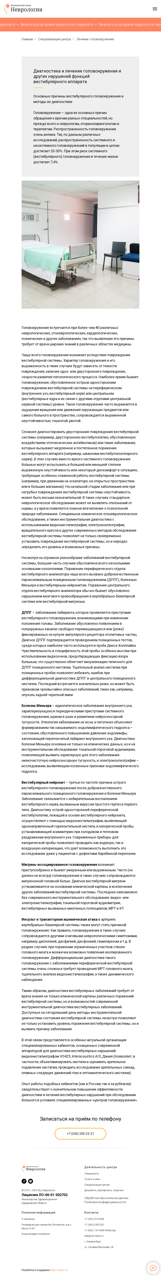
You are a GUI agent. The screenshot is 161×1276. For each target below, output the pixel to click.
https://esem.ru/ (59, 1270)
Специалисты (91, 1173)
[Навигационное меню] (155, 8)
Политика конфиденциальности (105, 1202)
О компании (28, 1219)
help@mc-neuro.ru (93, 1236)
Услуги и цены (92, 1179)
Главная (27, 39)
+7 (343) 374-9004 (94, 1219)
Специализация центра (54, 39)
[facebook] (24, 1181)
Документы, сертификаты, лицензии (104, 1190)
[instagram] (30, 1181)
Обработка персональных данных (106, 1198)
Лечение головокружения (95, 39)
